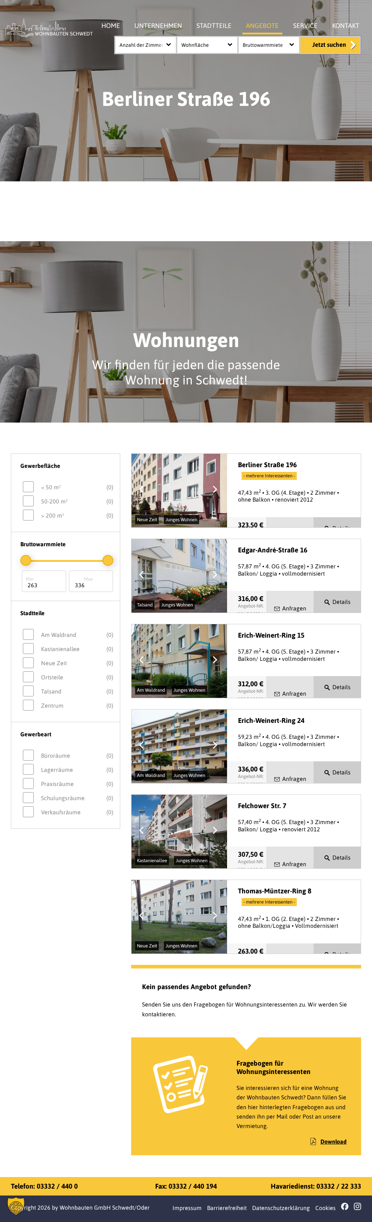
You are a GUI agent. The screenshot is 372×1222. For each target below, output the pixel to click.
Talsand (77, 691)
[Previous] (143, 491)
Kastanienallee (77, 649)
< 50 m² (77, 487)
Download (333, 1141)
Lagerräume (77, 769)
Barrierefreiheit (227, 1208)
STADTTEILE (214, 25)
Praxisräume (77, 784)
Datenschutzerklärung (281, 1208)
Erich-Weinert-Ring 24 (271, 720)
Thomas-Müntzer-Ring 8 (274, 891)
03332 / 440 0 (57, 1186)
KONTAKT (345, 25)
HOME (110, 25)
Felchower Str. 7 (262, 806)
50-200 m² (77, 501)
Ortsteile (77, 677)
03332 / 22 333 (338, 1186)
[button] (16, 1206)
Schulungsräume (77, 798)
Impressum (187, 1208)
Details (341, 601)
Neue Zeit (77, 663)
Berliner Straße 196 (267, 465)
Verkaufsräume (77, 812)
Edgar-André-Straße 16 (272, 550)
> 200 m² (77, 515)
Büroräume (77, 755)
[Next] (215, 491)
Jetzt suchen (329, 44)
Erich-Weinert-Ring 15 (271, 635)
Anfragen (294, 608)
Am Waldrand (77, 634)
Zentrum (77, 705)
